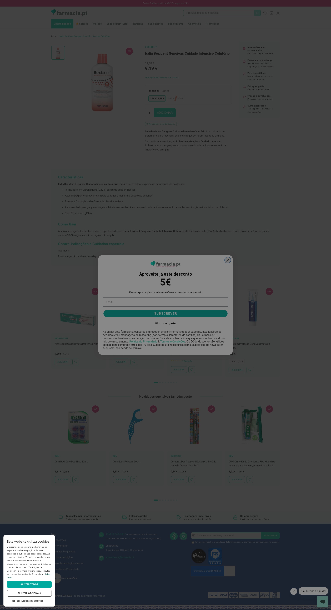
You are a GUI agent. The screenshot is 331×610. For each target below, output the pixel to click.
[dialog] (29, 571)
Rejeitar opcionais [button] (29, 593)
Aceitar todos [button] (29, 584)
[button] (29, 601)
